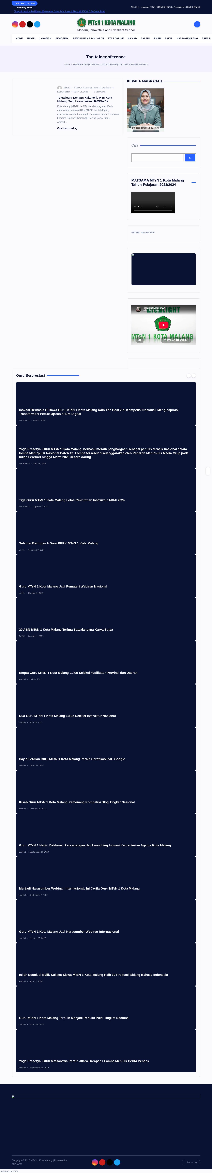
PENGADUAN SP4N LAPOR (88, 38)
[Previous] (189, 375)
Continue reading (67, 128)
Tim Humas (24, 420)
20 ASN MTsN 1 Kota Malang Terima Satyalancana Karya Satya (66, 629)
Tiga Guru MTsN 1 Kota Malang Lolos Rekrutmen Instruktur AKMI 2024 (72, 500)
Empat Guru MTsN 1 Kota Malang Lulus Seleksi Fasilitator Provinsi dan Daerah (78, 673)
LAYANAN (45, 38)
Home (67, 64)
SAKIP (168, 38)
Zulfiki (22, 550)
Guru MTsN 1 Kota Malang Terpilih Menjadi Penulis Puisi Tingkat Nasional (74, 1018)
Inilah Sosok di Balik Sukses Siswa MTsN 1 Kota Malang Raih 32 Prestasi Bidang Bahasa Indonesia (93, 975)
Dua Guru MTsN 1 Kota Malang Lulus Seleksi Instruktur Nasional (67, 716)
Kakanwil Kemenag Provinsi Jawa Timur (92, 88)
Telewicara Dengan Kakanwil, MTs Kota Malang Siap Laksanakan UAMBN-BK (110, 64)
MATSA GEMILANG (187, 38)
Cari (134, 145)
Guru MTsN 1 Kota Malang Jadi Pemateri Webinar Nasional (63, 586)
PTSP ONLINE (116, 38)
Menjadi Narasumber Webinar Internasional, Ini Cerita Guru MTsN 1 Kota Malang (79, 888)
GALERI (145, 38)
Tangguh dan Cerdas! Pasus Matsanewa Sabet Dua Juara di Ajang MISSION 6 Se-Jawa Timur (59, 11)
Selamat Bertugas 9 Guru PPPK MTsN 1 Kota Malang (58, 543)
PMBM (157, 38)
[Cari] (190, 157)
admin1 (67, 88)
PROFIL (31, 38)
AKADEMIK (62, 38)
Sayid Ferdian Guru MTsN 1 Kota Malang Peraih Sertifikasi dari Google (72, 759)
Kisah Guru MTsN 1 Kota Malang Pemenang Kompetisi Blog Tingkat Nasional (77, 802)
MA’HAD (132, 38)
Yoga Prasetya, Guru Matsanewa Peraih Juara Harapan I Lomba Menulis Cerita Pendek (84, 1061)
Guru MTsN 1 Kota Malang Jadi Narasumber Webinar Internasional (69, 931)
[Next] (194, 375)
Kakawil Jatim (63, 92)
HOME (19, 38)
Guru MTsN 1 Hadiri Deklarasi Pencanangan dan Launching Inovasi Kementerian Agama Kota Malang (95, 845)
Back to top (192, 1162)
